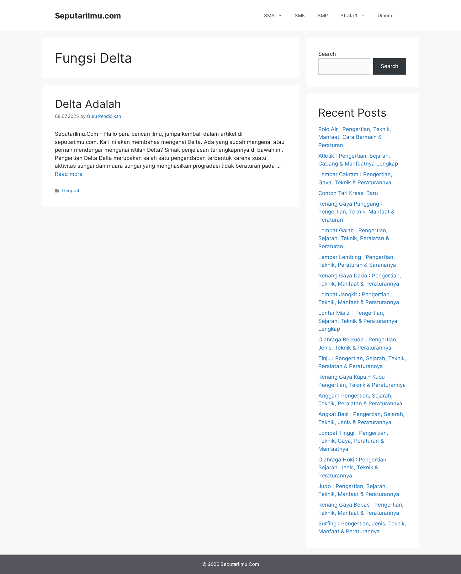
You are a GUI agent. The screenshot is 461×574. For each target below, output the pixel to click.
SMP (323, 15)
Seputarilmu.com (88, 15)
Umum (385, 15)
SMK (300, 15)
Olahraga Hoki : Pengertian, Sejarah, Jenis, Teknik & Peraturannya (353, 467)
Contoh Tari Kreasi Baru (348, 193)
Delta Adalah (88, 103)
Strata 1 (349, 15)
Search (327, 54)
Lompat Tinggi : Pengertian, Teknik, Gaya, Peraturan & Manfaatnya (353, 441)
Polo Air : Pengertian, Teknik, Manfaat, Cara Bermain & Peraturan (354, 137)
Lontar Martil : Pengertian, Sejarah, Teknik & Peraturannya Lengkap (357, 321)
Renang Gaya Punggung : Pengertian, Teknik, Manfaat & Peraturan (356, 212)
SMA (269, 15)
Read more (68, 174)
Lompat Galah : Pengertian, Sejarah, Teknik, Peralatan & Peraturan (353, 238)
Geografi (71, 190)
